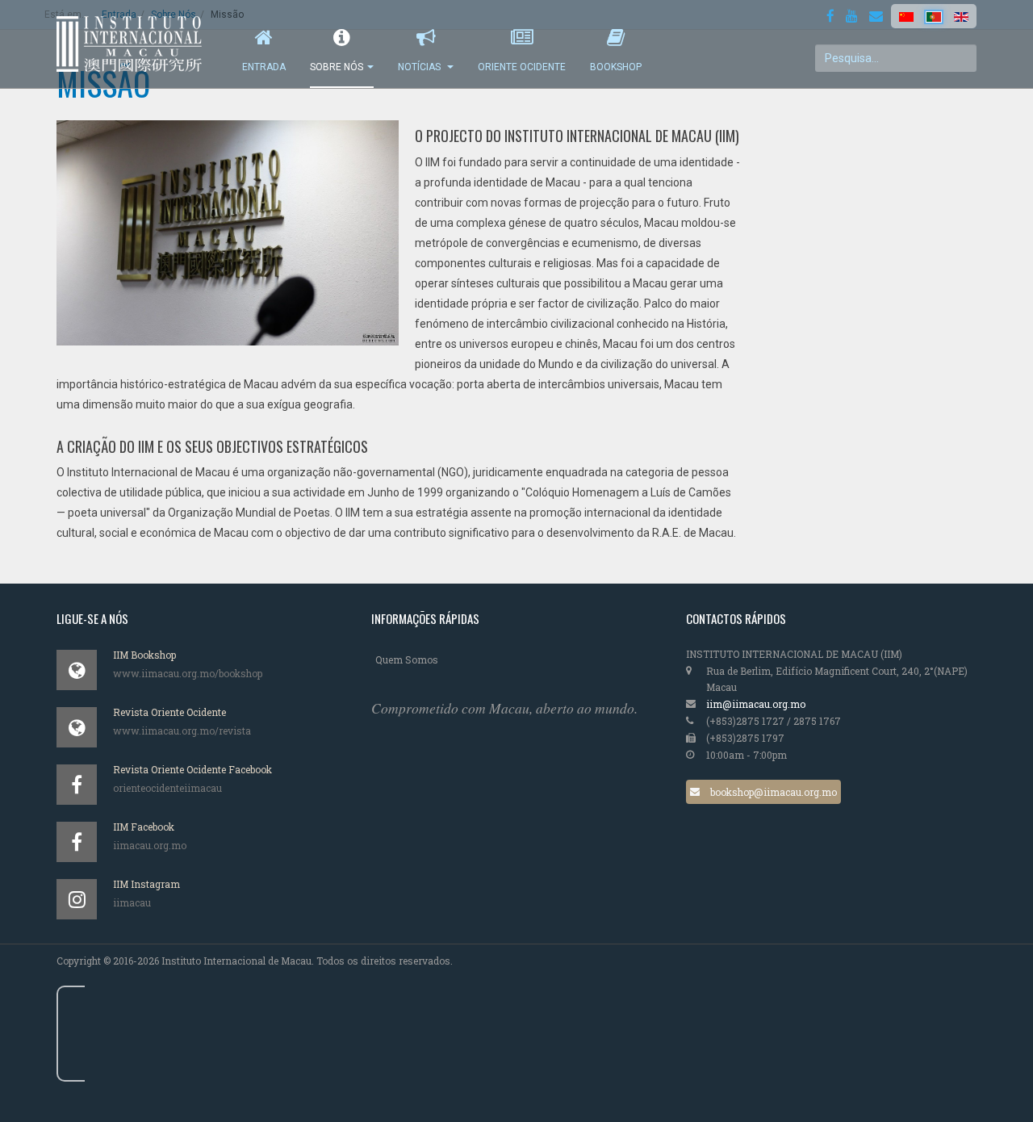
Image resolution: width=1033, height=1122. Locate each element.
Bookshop (616, 67)
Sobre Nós (336, 67)
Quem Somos (406, 659)
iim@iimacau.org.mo (755, 703)
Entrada (264, 67)
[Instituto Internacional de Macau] (137, 44)
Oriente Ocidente (522, 67)
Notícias (420, 67)
